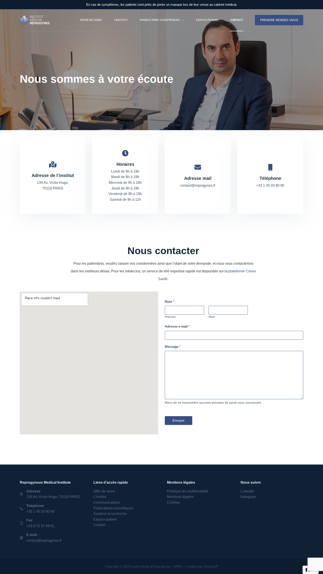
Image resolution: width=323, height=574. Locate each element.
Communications (106, 502)
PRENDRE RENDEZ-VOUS (279, 20)
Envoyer (178, 420)
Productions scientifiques (160, 20)
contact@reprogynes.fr (44, 540)
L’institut (121, 20)
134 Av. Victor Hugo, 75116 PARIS (53, 497)
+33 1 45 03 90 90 (40, 511)
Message (173, 346)
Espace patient (105, 519)
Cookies (173, 502)
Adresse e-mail (177, 326)
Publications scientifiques (113, 508)
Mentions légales (180, 497)
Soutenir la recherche (110, 514)
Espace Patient (207, 20)
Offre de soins (91, 20)
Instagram (248, 497)
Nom (169, 301)
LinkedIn (247, 491)
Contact (236, 20)
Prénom (170, 317)
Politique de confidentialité (187, 491)
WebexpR (211, 566)
